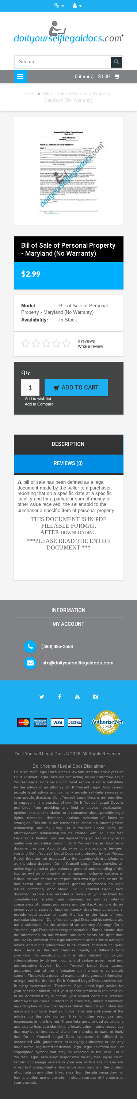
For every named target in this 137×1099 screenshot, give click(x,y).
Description (68, 444)
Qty (25, 372)
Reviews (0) (68, 463)
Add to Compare (39, 404)
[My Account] (77, 5)
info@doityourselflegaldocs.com (77, 663)
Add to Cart (80, 387)
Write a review (90, 346)
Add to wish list (38, 398)
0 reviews (86, 341)
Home (29, 93)
